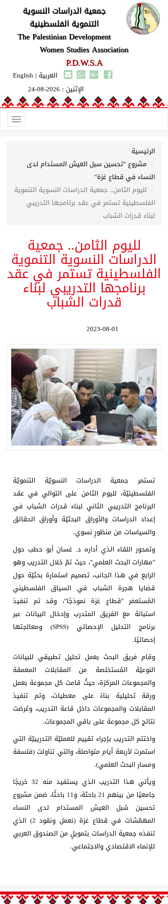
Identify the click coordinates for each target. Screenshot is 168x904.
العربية (48, 75)
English (23, 75)
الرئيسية (143, 151)
